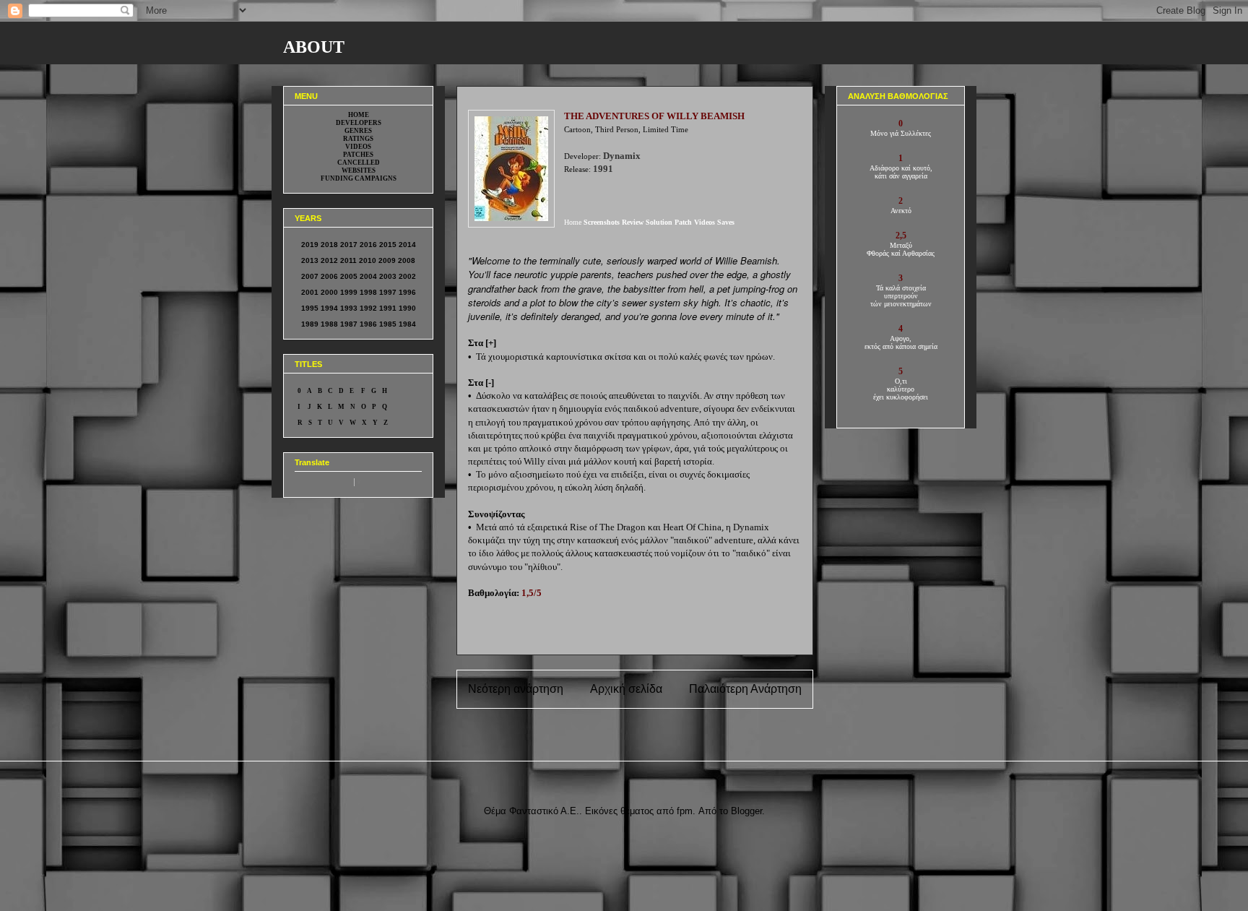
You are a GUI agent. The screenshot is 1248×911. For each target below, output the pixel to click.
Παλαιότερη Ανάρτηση (745, 689)
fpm (685, 811)
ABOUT (313, 47)
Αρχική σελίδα (626, 689)
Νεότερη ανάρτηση (515, 689)
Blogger (746, 811)
